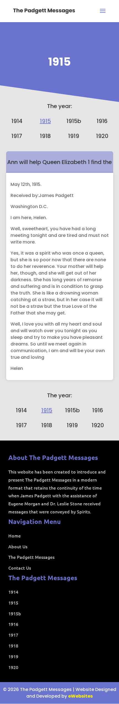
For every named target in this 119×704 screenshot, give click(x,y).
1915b (73, 121)
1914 (16, 121)
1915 (59, 62)
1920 (102, 136)
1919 (73, 136)
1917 (16, 136)
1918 (45, 136)
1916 (102, 121)
